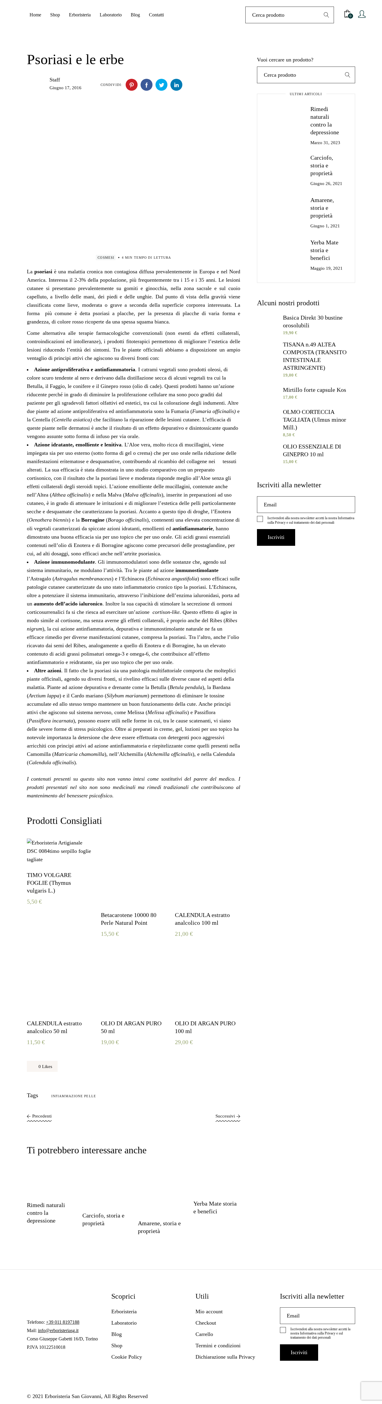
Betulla (158, 687)
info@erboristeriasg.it (58, 1330)
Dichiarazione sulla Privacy (225, 1357)
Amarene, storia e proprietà (322, 208)
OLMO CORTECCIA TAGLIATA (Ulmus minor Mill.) (314, 420)
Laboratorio (124, 1323)
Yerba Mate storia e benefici (324, 250)
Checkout (205, 1323)
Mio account (209, 1311)
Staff (55, 80)
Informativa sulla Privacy (317, 1333)
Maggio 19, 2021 (326, 268)
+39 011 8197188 (62, 1322)
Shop (116, 1345)
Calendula (224, 754)
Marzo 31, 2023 (325, 142)
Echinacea (133, 579)
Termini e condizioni (218, 1345)
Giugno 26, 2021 (326, 183)
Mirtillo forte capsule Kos (314, 389)
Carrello (204, 1334)
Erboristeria (124, 1311)
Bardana (221, 687)
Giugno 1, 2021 (325, 226)
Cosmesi (106, 257)
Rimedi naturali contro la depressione (46, 1213)
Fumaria (180, 411)
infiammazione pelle (73, 1096)
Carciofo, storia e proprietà (321, 165)
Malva (114, 495)
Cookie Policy (126, 1357)
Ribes (216, 620)
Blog (116, 1334)
